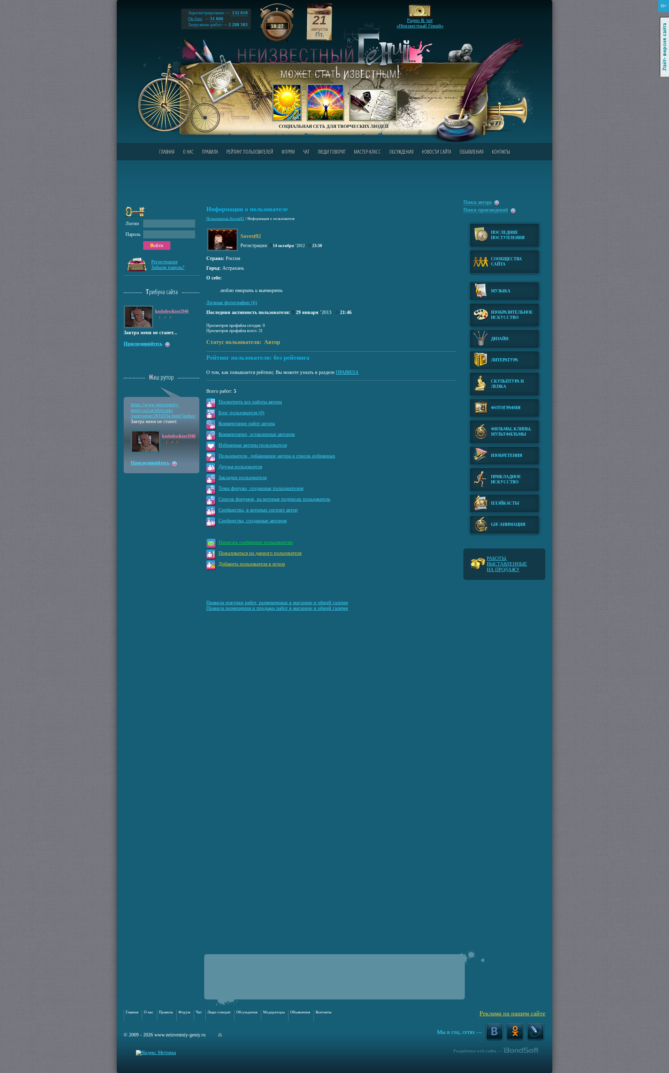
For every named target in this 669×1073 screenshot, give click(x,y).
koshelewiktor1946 (172, 311)
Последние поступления (508, 235)
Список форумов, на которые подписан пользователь (274, 499)
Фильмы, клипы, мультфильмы (511, 432)
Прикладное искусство (506, 479)
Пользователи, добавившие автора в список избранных (276, 456)
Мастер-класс (367, 151)
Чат (306, 151)
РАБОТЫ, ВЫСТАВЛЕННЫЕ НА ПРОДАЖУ (507, 564)
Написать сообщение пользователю (255, 542)
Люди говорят (332, 151)
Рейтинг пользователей (249, 151)
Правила (210, 151)
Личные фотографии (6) (231, 302)
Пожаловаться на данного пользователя (259, 553)
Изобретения (506, 455)
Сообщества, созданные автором (252, 520)
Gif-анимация (508, 524)
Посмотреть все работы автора (250, 402)
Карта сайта (220, 1034)
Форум (288, 151)
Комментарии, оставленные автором (256, 434)
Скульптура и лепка (507, 384)
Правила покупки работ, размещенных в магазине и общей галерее (277, 602)
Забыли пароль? (167, 267)
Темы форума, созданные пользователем (260, 488)
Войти (156, 245)
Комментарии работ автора (246, 423)
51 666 (216, 18)
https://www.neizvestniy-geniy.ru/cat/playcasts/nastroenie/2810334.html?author (163, 410)
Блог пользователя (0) (241, 412)
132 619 (239, 12)
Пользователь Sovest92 (225, 218)
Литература (504, 360)
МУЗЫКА (500, 291)
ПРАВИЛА (347, 372)
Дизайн (499, 338)
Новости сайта (436, 151)
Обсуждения (401, 151)
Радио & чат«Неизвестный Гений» (420, 21)
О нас (188, 151)
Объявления (472, 151)
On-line (195, 18)
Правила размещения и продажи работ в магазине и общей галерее (277, 608)
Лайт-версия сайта (664, 47)
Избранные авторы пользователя (252, 445)
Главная (167, 151)
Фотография (506, 407)
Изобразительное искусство (512, 315)
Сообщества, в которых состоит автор (258, 510)
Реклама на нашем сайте (512, 1013)
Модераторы (274, 1012)
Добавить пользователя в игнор (251, 564)
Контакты (501, 151)
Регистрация (164, 262)
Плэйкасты (505, 503)
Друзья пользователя (240, 466)
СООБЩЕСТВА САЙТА (506, 261)
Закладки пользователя (242, 477)
